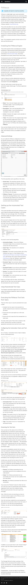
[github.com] (2, 583)
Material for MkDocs (9, 580)
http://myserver (6, 258)
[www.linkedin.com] (6, 583)
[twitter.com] (4, 583)
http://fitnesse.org (14, 24)
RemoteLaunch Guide (12, 53)
